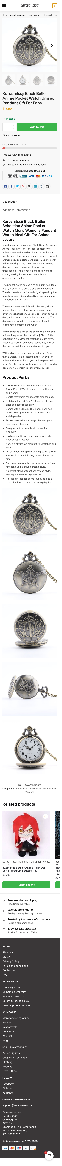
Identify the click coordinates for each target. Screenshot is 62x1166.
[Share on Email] (29, 186)
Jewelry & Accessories (21, 15)
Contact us (8, 970)
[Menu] (7, 5)
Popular (7, 1022)
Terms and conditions (15, 965)
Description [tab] (9, 201)
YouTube (7, 1092)
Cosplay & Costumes (14, 1057)
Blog (5, 1040)
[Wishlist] (45, 816)
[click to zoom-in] (29, 45)
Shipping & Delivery (14, 991)
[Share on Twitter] (17, 186)
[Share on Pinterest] (23, 186)
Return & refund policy (15, 1000)
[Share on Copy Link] (47, 186)
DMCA (6, 956)
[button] (13, 125)
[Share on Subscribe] (35, 186)
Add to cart (37, 127)
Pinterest (7, 1088)
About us (7, 952)
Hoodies (7, 1066)
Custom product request (16, 1005)
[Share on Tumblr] (41, 186)
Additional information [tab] (16, 210)
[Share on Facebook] (11, 186)
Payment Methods (13, 996)
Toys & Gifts (9, 1071)
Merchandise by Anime (16, 1018)
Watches (38, 15)
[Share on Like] (5, 186)
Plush (5, 864)
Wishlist (7, 1036)
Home (5, 15)
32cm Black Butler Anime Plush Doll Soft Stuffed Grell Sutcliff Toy (24, 869)
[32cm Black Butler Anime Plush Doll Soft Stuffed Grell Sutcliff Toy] (26, 835)
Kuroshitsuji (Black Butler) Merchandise (36, 788)
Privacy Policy (10, 961)
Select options (26, 884)
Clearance (8, 1031)
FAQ (4, 974)
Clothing (7, 1062)
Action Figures (11, 1053)
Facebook (8, 1083)
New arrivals (9, 1027)
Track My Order (11, 987)
